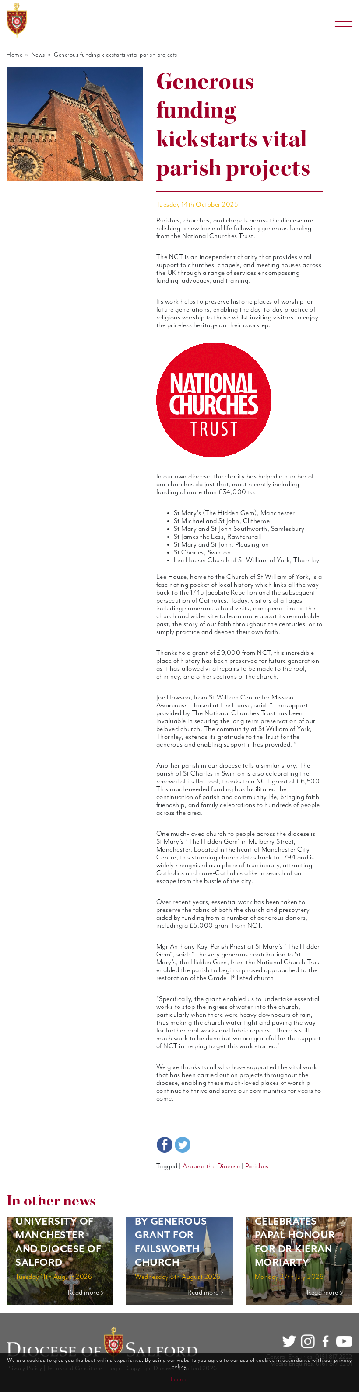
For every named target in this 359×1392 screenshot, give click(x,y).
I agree (179, 1379)
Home (14, 55)
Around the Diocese (211, 1166)
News (38, 55)
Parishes (257, 1166)
